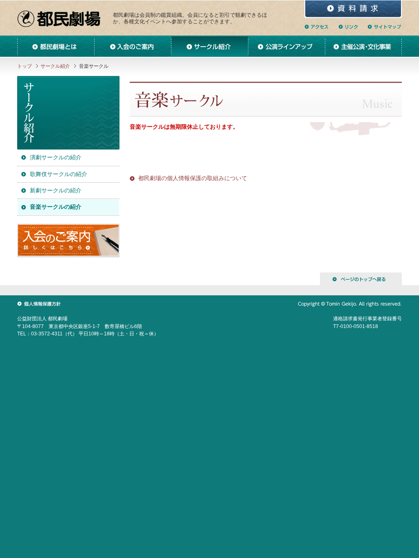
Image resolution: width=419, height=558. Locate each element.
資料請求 (353, 9)
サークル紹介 (209, 46)
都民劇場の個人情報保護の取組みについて (192, 178)
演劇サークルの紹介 (55, 157)
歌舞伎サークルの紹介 (58, 174)
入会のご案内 (132, 46)
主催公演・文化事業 (363, 46)
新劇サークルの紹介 (55, 190)
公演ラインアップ (286, 46)
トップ (24, 66)
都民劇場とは (55, 46)
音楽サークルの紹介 (55, 206)
